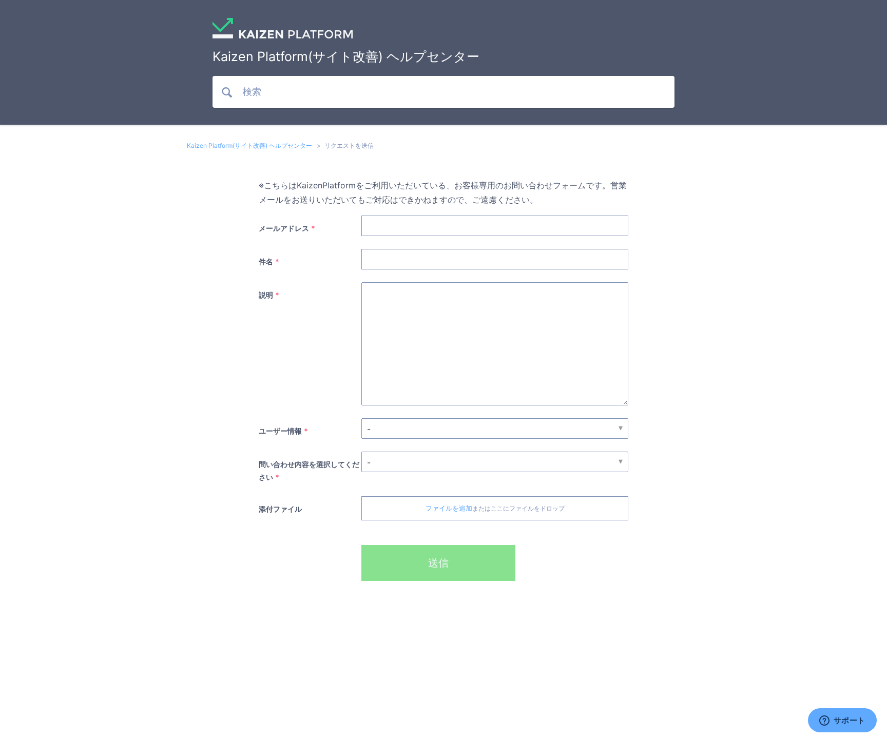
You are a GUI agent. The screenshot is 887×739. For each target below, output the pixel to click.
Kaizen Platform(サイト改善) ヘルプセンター (249, 145)
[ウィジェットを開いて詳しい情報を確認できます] (842, 721)
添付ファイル (280, 508)
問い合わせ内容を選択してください (309, 470)
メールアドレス (284, 228)
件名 (266, 261)
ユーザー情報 (280, 430)
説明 (266, 294)
